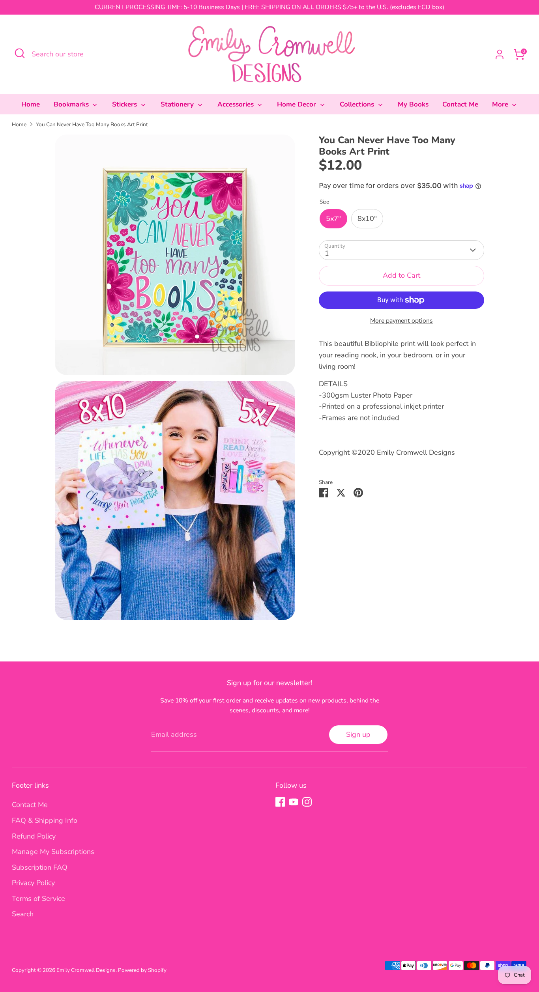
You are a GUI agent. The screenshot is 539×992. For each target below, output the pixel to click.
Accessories (236, 104)
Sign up (358, 734)
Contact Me (460, 104)
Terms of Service (38, 898)
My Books (413, 104)
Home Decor (297, 104)
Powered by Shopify (142, 970)
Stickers (125, 104)
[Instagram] (307, 802)
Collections (358, 104)
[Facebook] (280, 802)
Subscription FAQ (39, 867)
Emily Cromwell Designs (86, 970)
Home (30, 104)
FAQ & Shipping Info (44, 820)
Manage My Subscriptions (53, 851)
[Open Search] (20, 53)
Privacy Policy (33, 882)
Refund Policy (34, 836)
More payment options (401, 320)
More (501, 104)
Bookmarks (72, 104)
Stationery (178, 104)
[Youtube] (293, 802)
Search (23, 914)
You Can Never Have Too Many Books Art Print (92, 124)
